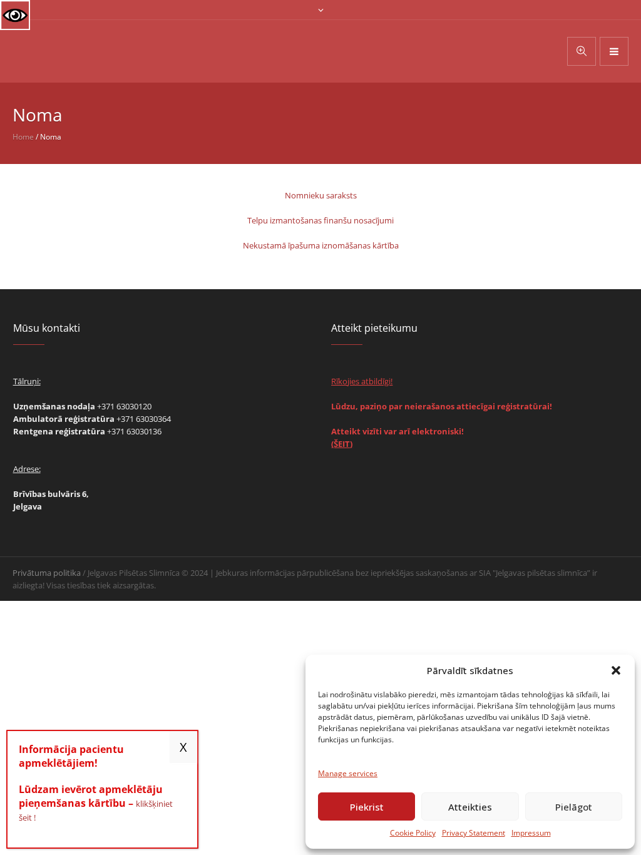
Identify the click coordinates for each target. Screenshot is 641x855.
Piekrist (367, 807)
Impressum (531, 832)
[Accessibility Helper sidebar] (15, 15)
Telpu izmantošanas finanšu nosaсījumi (320, 220)
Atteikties (470, 807)
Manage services (347, 773)
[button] (616, 670)
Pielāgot (573, 807)
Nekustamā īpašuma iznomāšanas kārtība (321, 245)
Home (23, 136)
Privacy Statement (473, 832)
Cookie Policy (413, 832)
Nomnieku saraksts (321, 195)
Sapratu (183, 747)
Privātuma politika (47, 572)
